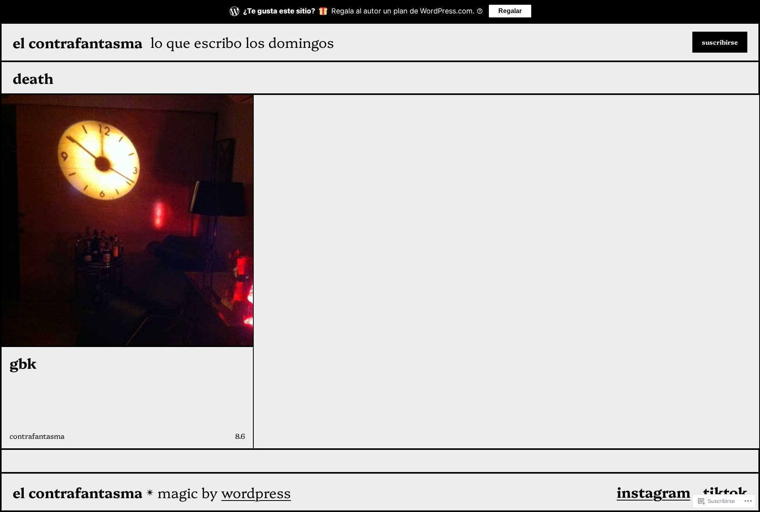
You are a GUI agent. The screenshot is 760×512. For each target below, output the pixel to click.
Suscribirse (720, 42)
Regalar (510, 11)
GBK (23, 363)
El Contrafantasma (77, 42)
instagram (653, 491)
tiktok (725, 491)
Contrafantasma (37, 436)
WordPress (256, 492)
